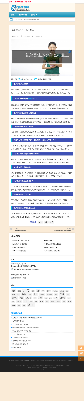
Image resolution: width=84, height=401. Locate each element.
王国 (35, 298)
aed (18, 36)
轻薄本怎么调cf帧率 (18, 247)
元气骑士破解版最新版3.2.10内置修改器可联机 (27, 318)
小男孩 (42, 370)
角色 (58, 301)
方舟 (35, 294)
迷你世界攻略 (19, 2)
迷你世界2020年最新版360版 (21, 341)
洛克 (67, 294)
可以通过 (55, 291)
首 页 (10, 2)
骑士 (31, 305)
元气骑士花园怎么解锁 (19, 251)
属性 (67, 291)
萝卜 (41, 301)
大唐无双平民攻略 (18, 321)
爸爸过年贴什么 (17, 347)
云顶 (19, 291)
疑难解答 (61, 360)
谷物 (69, 301)
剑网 (43, 291)
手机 (18, 294)
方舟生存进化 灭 (49, 240)
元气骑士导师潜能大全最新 (52, 244)
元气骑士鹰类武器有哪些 (20, 337)
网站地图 (55, 360)
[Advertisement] (42, 386)
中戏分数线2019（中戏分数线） (22, 331)
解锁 (64, 302)
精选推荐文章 (48, 360)
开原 (13, 294)
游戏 (14, 297)
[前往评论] (80, 353)
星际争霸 (42, 294)
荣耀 (36, 301)
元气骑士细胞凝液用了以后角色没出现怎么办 (26, 327)
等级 (13, 301)
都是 (24, 305)
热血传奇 (28, 298)
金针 (30, 98)
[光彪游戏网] (20, 4)
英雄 (31, 301)
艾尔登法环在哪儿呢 (18, 334)
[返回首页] (80, 348)
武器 (62, 294)
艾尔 (20, 79)
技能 (24, 294)
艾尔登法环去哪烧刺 (19, 230)
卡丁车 (49, 291)
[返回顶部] (80, 358)
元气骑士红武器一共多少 (20, 324)
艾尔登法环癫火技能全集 (52, 251)
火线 (21, 298)
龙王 (35, 79)
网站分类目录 (40, 360)
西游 (52, 302)
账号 (14, 305)
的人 (50, 298)
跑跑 (19, 305)
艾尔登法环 (18, 19)
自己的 (19, 302)
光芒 (38, 291)
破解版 (62, 297)
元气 (26, 290)
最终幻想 (49, 294)
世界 (14, 291)
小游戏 (62, 291)
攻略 (29, 294)
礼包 (68, 298)
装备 (47, 301)
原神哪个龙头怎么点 (50, 247)
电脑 (46, 298)
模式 (55, 294)
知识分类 (28, 2)
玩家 (40, 297)
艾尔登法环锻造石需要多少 (62, 230)
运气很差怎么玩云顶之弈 (20, 344)
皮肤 (55, 298)
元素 (33, 291)
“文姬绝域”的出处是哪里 (19, 244)
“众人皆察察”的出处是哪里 (20, 240)
